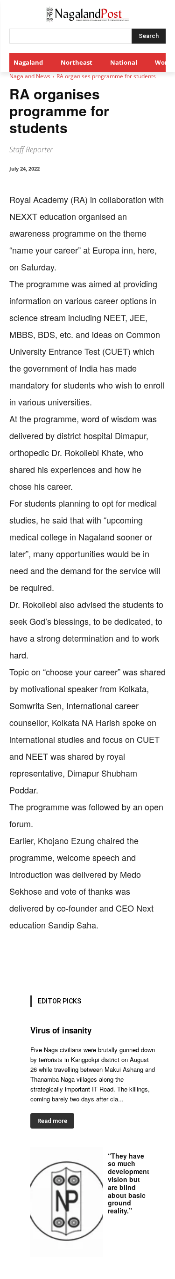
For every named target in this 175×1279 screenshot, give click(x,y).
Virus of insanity (60, 1030)
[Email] (134, 962)
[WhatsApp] (91, 962)
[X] (69, 962)
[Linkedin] (112, 962)
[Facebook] (48, 962)
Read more (52, 1120)
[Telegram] (155, 962)
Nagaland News (29, 76)
